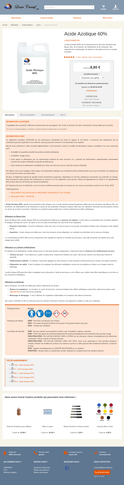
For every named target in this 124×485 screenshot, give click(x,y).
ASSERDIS (8, 467)
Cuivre (38, 25)
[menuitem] (16, 18)
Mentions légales (10, 472)
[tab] (9, 115)
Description (10, 115)
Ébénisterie (15, 25)
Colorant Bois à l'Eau (105, 426)
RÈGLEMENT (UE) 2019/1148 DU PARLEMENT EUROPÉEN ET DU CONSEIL (41, 193)
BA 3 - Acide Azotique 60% (24, 381)
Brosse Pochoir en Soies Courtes (76, 426)
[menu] (62, 18)
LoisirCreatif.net (72, 40)
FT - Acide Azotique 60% (23, 369)
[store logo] (22, 7)
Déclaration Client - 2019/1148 (22, 196)
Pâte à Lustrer (47, 426)
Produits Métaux (27, 25)
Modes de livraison (41, 472)
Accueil (5, 25)
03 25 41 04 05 (103, 472)
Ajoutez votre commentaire (92, 57)
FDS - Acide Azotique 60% (24, 365)
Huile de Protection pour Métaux (19, 426)
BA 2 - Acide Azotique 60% (24, 377)
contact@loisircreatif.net (103, 467)
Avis (62, 115)
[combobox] (69, 7)
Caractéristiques (48, 115)
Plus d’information (27, 115)
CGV (5, 470)
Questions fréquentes (42, 467)
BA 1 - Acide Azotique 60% (24, 373)
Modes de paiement (41, 470)
